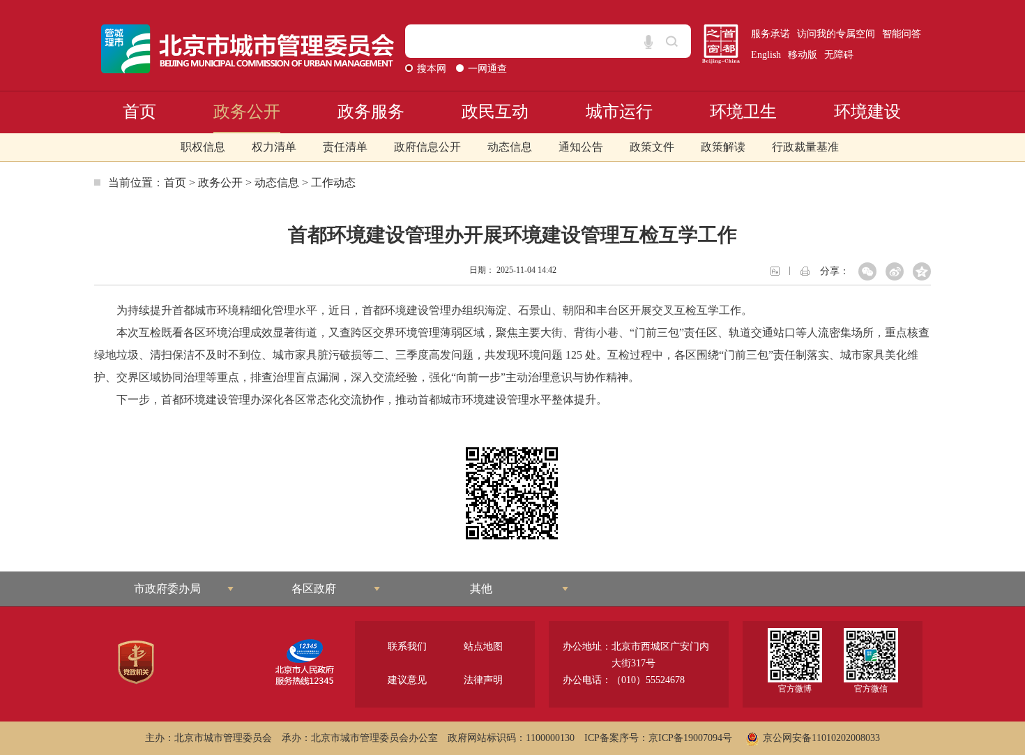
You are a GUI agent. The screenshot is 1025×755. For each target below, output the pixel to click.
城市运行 (619, 112)
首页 (139, 112)
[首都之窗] (721, 43)
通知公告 (581, 147)
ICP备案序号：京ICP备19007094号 (658, 738)
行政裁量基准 (805, 147)
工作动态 (333, 182)
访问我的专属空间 (836, 34)
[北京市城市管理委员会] (248, 48)
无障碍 (838, 55)
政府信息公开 (427, 147)
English (766, 55)
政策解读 (723, 147)
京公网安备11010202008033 (821, 738)
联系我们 (407, 646)
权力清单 (274, 147)
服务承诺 (770, 34)
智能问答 (901, 34)
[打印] (805, 270)
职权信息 (203, 147)
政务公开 (246, 112)
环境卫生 (743, 112)
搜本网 (433, 68)
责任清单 (345, 147)
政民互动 (495, 112)
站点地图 (483, 646)
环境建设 (867, 112)
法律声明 (483, 680)
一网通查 (487, 68)
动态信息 (509, 147)
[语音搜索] (648, 42)
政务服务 (370, 112)
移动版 (802, 55)
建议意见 (407, 680)
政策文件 (652, 147)
